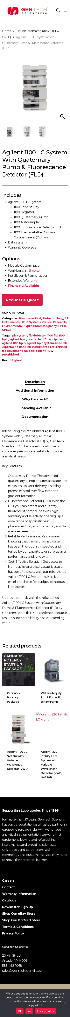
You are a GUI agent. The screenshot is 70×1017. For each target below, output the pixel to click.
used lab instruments (34, 347)
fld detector (37, 335)
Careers (8, 880)
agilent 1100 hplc (13, 343)
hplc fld (29, 351)
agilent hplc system (40, 343)
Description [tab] (35, 382)
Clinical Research (54, 322)
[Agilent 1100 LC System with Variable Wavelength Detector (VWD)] (18, 728)
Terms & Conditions (18, 927)
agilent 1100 (44, 351)
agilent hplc (18, 339)
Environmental (12, 326)
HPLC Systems (31, 322)
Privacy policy (45, 1011)
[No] (65, 1003)
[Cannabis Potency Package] (18, 669)
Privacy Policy (13, 933)
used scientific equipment (46, 339)
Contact (8, 887)
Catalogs (9, 900)
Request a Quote (22, 300)
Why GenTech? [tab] (35, 399)
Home (6, 31)
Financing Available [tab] (35, 408)
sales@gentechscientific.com (23, 971)
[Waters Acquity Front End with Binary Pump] (52, 669)
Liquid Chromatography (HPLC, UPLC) (34, 328)
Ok (20, 1011)
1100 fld (52, 335)
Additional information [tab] (35, 390)
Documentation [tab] (35, 417)
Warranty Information (19, 894)
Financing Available (23, 286)
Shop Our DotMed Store (21, 920)
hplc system (18, 335)
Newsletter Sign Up (17, 907)
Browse (34, 270)
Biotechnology (52, 318)
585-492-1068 (12, 965)
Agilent (17, 360)
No (29, 1011)
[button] (66, 10)
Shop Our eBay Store (19, 913)
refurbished (10, 354)
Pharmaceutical (30, 318)
